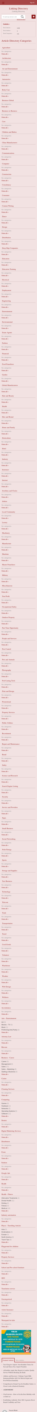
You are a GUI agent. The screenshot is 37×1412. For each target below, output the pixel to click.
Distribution (6, 237)
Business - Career (7, 1057)
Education (5, 258)
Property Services (8, 712)
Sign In (32, 2)
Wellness (4, 997)
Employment (6, 290)
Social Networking (8, 839)
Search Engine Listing (9, 786)
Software (4, 1113)
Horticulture (6, 438)
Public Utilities (7, 723)
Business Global (7, 100)
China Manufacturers (9, 142)
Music (3, 1027)
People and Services (8, 638)
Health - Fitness (7, 1194)
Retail (3, 754)
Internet (4, 480)
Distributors (5, 1141)
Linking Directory (18, 8)
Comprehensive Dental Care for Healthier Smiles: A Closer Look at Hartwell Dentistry (19, 1385)
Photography (6, 670)
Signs (3, 818)
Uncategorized (6, 1299)
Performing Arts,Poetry (9, 1030)
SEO (3, 1278)
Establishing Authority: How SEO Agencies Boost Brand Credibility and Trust (19, 1401)
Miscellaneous (6, 585)
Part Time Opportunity (9, 628)
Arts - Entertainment (8, 1018)
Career (3, 1061)
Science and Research (9, 775)
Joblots (4, 501)
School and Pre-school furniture (12, 1267)
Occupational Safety (8, 607)
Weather (4, 976)
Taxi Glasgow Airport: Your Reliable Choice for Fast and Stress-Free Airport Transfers (18, 1365)
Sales (3, 1066)
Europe (4, 1234)
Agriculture (5, 47)
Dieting (4, 1203)
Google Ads (5, 1173)
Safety (4, 765)
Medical (4, 1208)
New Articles (20, 1360)
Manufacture (6, 543)
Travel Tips (5, 1240)
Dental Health (6, 1200)
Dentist (4, 1120)
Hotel (3, 448)
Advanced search (21, 19)
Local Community (8, 512)
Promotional (6, 702)
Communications (7, 153)
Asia (3, 1229)
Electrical (5, 279)
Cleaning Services (7, 1089)
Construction (6, 174)
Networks (4, 1108)
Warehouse (5, 965)
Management (6, 1064)
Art (2, 1022)
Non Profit (5, 596)
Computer (5, 163)
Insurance (5, 469)
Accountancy (6, 1008)
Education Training (8, 269)
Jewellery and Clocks (9, 491)
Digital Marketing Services (11, 1131)
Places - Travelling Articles (11, 1225)
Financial (5, 353)
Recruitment (6, 733)
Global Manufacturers (9, 385)
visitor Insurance (7, 1309)
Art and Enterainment (9, 68)
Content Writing (7, 206)
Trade (3, 913)
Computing (5, 1099)
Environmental (7, 322)
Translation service (8, 1288)
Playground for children (9, 1246)
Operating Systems (8, 1111)
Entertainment (6, 311)
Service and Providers (9, 807)
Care (3, 121)
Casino (3, 1078)
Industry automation (8, 1215)
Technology (5, 891)
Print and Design (7, 691)
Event (3, 1152)
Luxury (4, 522)
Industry (4, 459)
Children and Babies (9, 132)
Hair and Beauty (7, 396)
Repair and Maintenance (10, 744)
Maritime (5, 554)
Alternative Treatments (9, 1198)
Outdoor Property (8, 617)
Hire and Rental (7, 417)
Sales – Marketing (7, 1069)
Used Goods (6, 944)
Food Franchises (7, 364)
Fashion (4, 343)
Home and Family (8, 427)
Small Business (7, 828)
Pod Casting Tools (8, 680)
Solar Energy (6, 849)
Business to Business (9, 111)
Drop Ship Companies (9, 248)
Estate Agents (6, 332)
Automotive (5, 79)
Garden (4, 374)
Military (4, 575)
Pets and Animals (8, 659)
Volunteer (5, 955)
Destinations (5, 1232)
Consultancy (6, 185)
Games (4, 1103)
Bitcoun (4, 1047)
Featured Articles (8, 1360)
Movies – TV (5, 1025)
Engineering (6, 301)
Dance (4, 216)
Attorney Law (6, 1036)
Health (4, 406)
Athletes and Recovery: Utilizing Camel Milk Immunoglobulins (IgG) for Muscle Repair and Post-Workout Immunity (17, 1378)
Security (4, 796)
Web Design (6, 986)
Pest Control (6, 649)
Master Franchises (8, 564)
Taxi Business (6, 881)
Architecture (6, 58)
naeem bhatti (13, 1410)
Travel (3, 934)
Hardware (4, 1106)
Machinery (5, 533)
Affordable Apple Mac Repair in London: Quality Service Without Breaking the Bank (18, 1371)
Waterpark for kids (8, 1320)
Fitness (4, 1206)
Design (4, 227)
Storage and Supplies (9, 870)
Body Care (5, 90)
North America (6, 1237)
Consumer (5, 195)
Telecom (4, 902)
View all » (4, 54)
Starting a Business (8, 1072)
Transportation (6, 923)
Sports (4, 860)
